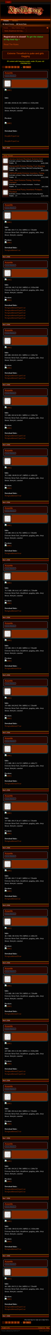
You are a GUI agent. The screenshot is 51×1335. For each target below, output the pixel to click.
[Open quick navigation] (47, 28)
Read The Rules (11, 44)
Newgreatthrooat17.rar (13, 726)
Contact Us (41, 1328)
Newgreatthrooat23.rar (13, 1131)
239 (24, 67)
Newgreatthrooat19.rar (13, 841)
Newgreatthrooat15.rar (13, 611)
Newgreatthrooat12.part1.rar (15, 435)
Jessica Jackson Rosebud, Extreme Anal (26, 159)
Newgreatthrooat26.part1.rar (15, 1306)
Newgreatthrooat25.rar (13, 1249)
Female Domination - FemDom (30, 184)
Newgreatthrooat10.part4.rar (15, 315)
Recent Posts (22, 24)
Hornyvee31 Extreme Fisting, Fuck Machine (27, 166)
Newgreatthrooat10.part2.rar (15, 310)
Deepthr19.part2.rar (12, 141)
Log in (8, 2)
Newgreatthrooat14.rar (13, 553)
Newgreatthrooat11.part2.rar (15, 378)
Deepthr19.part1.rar (12, 136)
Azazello (9, 73)
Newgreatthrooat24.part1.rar (15, 1189)
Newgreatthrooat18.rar (13, 783)
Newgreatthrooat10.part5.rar (15, 318)
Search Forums (9, 24)
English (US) (6, 1328)
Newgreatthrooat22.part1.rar (15, 1071)
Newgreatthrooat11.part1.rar (15, 375)
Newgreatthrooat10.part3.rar (15, 313)
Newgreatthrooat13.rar (13, 495)
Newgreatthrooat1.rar (12, 250)
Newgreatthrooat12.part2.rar (15, 438)
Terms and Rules (44, 1331)
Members (15, 20)
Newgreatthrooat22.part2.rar (15, 1074)
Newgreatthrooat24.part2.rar (15, 1191)
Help (47, 1328)
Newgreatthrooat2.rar (12, 898)
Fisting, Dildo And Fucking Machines (32, 161)
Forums (6, 20)
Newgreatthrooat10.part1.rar (15, 307)
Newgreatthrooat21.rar (13, 1014)
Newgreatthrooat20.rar (13, 956)
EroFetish (12, 161)
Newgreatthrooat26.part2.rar (15, 1309)
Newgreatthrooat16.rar (13, 668)
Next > (28, 67)
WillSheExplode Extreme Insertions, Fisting (26, 173)
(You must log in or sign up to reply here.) (36, 1319)
